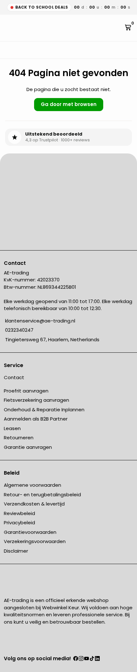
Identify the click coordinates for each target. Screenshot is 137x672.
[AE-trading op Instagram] (81, 659)
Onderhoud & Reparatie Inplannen (44, 409)
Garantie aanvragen (28, 447)
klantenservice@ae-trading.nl (39, 320)
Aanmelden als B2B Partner (36, 418)
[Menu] (5, 28)
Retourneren (18, 437)
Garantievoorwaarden (30, 532)
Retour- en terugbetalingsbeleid (42, 494)
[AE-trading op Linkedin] (97, 659)
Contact (14, 377)
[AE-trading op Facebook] (75, 659)
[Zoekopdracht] (9, 28)
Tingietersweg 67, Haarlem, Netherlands (51, 339)
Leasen (12, 428)
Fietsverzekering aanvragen (36, 400)
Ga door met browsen (69, 104)
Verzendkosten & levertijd (34, 503)
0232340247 (18, 330)
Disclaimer (16, 551)
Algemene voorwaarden (32, 485)
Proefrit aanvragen (26, 390)
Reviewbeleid (19, 513)
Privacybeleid (19, 522)
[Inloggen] (121, 27)
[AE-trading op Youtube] (86, 659)
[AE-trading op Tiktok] (92, 659)
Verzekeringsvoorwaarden (35, 541)
